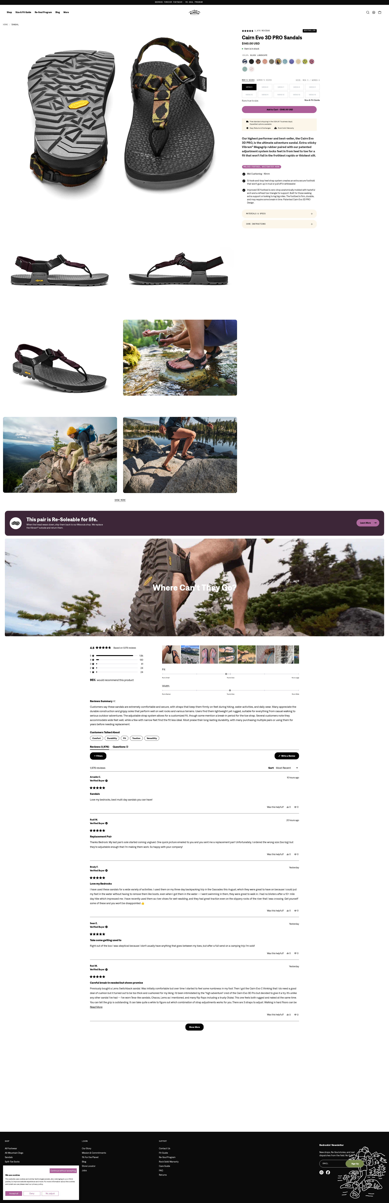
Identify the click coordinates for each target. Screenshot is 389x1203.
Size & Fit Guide (312, 100)
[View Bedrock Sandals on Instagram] (321, 1172)
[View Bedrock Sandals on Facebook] (328, 1172)
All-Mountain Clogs (14, 1152)
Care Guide (164, 1166)
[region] (230, 654)
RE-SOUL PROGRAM (226, 2)
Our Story (86, 1148)
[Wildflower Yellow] (305, 61)
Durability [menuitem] (112, 738)
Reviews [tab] (99, 747)
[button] (368, 12)
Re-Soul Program (167, 1157)
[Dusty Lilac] (251, 69)
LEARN (85, 1141)
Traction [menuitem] (136, 738)
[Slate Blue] (284, 61)
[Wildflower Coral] (311, 61)
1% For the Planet (90, 1157)
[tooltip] (114, 701)
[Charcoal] (271, 61)
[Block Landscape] (278, 61)
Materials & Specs (255, 214)
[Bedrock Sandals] (194, 12)
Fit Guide (163, 1152)
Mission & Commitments (94, 1152)
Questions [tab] (120, 747)
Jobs (84, 1170)
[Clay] (264, 61)
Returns (163, 1175)
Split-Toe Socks (12, 1161)
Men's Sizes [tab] (248, 80)
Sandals (9, 1157)
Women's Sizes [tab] (264, 80)
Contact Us (164, 1148)
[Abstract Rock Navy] (244, 61)
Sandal (15, 25)
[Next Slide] (296, 654)
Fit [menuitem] (124, 738)
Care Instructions (255, 224)
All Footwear (11, 1148)
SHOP (7, 1141)
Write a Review (290, 756)
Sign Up (355, 1163)
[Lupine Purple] (291, 61)
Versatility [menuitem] (152, 738)
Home (5, 25)
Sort (271, 767)
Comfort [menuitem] (96, 738)
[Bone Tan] (298, 61)
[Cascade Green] (244, 69)
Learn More (365, 523)
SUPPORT (163, 1141)
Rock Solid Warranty (169, 1161)
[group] (194, 2)
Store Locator (88, 1166)
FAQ (161, 1170)
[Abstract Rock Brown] (258, 61)
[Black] (251, 61)
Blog (84, 1161)
